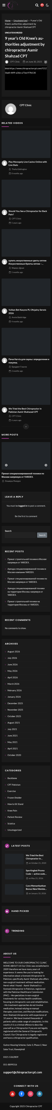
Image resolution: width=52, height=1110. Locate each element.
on (34, 61)
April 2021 (13, 748)
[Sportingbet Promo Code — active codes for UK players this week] (14, 874)
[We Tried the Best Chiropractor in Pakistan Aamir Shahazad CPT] (26, 391)
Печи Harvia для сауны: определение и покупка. (29, 361)
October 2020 (14, 755)
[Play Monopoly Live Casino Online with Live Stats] (26, 144)
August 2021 (14, 722)
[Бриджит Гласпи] (4, 360)
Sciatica (11, 823)
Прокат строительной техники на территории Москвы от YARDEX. (24, 603)
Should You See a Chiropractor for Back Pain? (28, 213)
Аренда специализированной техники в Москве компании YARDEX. (27, 570)
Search (8, 531)
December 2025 (15, 703)
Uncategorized (20, 20)
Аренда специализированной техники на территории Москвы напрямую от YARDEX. (26, 591)
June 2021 (13, 735)
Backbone (12, 778)
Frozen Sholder (15, 797)
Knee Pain (12, 810)
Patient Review (15, 817)
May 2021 (12, 742)
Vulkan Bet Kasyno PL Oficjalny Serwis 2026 (27, 311)
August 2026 (14, 651)
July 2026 (12, 658)
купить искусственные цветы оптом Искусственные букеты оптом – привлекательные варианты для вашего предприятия (27, 262)
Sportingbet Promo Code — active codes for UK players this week (36, 872)
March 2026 (13, 683)
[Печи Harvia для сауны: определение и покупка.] (26, 341)
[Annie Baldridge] (4, 311)
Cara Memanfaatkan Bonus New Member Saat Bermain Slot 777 (36, 887)
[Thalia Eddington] (4, 163)
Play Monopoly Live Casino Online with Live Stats (28, 163)
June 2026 (13, 664)
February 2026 (15, 690)
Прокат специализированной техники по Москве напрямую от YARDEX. (23, 475)
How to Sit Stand (15, 804)
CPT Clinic (15, 61)
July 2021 (12, 729)
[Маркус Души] (4, 262)
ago (17, 173)
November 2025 (15, 709)
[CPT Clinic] (10, 109)
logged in (22, 505)
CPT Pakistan (14, 784)
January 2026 (14, 696)
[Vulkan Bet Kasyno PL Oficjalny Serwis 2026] (26, 292)
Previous (6, 465)
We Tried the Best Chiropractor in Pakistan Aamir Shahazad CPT (25, 410)
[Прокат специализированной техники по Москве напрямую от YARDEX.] (26, 456)
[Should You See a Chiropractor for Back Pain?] (26, 193)
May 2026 (12, 671)
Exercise (12, 791)
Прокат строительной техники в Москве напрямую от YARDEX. (27, 561)
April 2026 (13, 677)
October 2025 (14, 716)
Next (45, 465)
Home (8, 20)
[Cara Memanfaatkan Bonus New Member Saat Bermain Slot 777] (14, 889)
